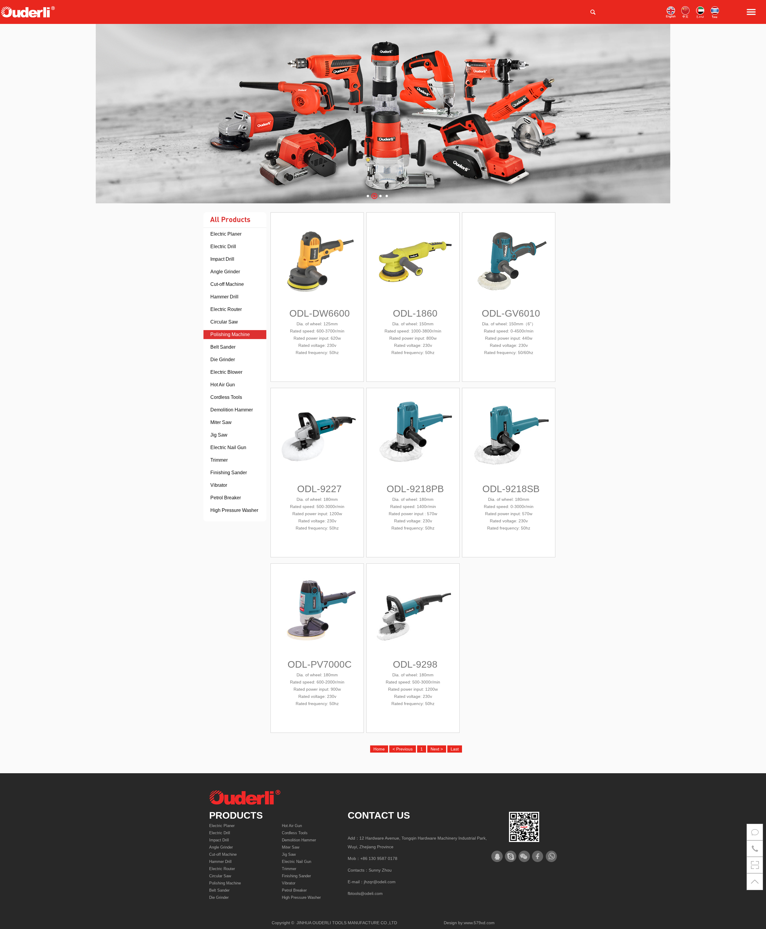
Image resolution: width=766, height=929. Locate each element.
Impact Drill (222, 259)
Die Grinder (222, 359)
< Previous (403, 749)
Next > (437, 749)
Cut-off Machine (227, 284)
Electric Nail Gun (228, 447)
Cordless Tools (226, 397)
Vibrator (218, 485)
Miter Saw (221, 422)
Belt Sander (222, 347)
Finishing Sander (228, 472)
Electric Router (226, 309)
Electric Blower (226, 372)
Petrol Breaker (225, 497)
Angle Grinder (225, 271)
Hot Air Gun (222, 384)
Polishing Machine (230, 334)
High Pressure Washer (234, 510)
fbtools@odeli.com (365, 893)
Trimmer (219, 460)
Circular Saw (224, 321)
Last (455, 749)
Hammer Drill (224, 296)
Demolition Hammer (231, 409)
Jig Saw (218, 434)
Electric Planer (225, 234)
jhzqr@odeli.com (380, 881)
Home (379, 749)
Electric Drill (223, 246)
